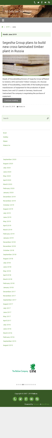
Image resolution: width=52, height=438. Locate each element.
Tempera (36, 404)
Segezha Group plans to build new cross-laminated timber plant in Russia (24, 47)
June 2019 (7, 217)
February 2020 (8, 188)
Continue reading (11, 100)
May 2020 (7, 176)
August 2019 (8, 209)
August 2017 (8, 304)
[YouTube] (45, 2)
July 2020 (7, 168)
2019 (7, 27)
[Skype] (49, 2)
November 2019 (9, 201)
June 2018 (7, 267)
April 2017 (7, 321)
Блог (5, 133)
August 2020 (8, 164)
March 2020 (7, 184)
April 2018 (7, 275)
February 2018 (8, 283)
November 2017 (9, 296)
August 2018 (8, 259)
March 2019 (7, 230)
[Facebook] (42, 2)
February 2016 (8, 337)
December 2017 (9, 292)
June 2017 (7, 312)
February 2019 (8, 234)
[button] (17, 384)
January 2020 (8, 192)
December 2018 (9, 242)
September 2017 (9, 300)
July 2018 (7, 263)
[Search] (48, 118)
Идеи (5, 141)
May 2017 (7, 316)
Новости (22, 106)
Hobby (5, 137)
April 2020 (7, 180)
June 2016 (7, 329)
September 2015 (9, 341)
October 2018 (8, 250)
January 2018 (8, 287)
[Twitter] (38, 2)
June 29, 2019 (10, 106)
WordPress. (45, 404)
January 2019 (8, 238)
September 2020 (9, 159)
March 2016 (7, 333)
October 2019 (8, 205)
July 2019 (7, 213)
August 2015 (8, 345)
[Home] (2, 27)
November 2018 (9, 246)
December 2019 (9, 197)
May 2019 (7, 221)
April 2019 (7, 225)
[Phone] (35, 2)
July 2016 (7, 325)
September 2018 (9, 254)
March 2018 (7, 279)
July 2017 (7, 308)
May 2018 (7, 271)
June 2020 (7, 172)
